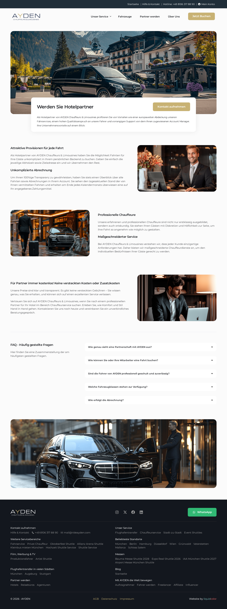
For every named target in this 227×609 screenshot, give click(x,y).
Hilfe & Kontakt (151, 4)
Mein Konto (208, 4)
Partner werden (20, 580)
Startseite (133, 4)
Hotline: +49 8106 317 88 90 (179, 4)
